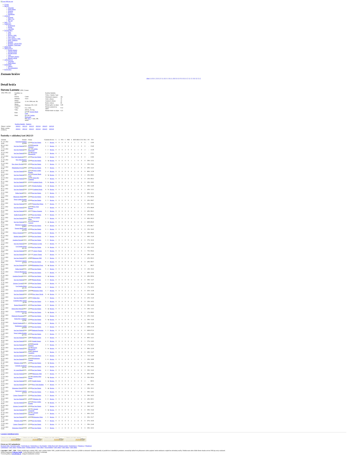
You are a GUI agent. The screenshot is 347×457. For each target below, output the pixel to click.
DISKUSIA (7, 47)
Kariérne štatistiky (20, 124)
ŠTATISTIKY (8, 30)
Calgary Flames (37, 251)
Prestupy (10, 12)
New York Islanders (17, 157)
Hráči (9, 34)
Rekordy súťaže (12, 58)
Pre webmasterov (13, 68)
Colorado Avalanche (21, 365)
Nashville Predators (21, 141)
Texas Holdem (49, 447)
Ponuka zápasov (12, 50)
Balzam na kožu (63, 446)
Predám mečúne (31, 447)
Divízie (10, 27)
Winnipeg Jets (18, 363)
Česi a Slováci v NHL (14, 38)
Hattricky (28, 124)
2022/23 (31, 126)
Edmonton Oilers (38, 290)
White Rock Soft (53, 446)
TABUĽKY (7, 24)
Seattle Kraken (18, 215)
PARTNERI (7, 64)
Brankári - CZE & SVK (15, 43)
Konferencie (11, 25)
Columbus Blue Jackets (20, 300)
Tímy (9, 32)
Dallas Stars (18, 193)
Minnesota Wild (17, 196)
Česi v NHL (11, 37)
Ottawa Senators (37, 211)
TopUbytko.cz (34, 446)
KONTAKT (7, 69)
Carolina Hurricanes (30, 116)
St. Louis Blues (36, 355)
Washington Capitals (21, 326)
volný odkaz (12, 447)
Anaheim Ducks (37, 182)
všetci (148, 78)
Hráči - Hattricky (13, 40)
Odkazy (10, 66)
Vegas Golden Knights (20, 199)
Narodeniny (11, 14)
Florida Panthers (37, 186)
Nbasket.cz (81, 446)
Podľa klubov (12, 9)
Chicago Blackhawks (32, 153)
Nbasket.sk (88, 446)
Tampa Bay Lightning (33, 178)
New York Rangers (21, 160)
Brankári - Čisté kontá (14, 45)
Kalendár (10, 17)
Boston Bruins (37, 280)
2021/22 (24, 126)
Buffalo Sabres (18, 236)
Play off (10, 21)
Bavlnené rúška (5, 446)
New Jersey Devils (17, 164)
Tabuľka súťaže (12, 51)
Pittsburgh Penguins (17, 316)
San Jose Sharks (36, 142)
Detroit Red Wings (38, 204)
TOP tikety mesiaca (13, 56)
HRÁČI (6, 6)
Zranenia (10, 11)
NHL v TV (11, 19)
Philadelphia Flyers (17, 168)
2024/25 (44, 126)
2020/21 (18, 126)
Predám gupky (21, 447)
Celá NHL (11, 29)
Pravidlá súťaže (12, 53)
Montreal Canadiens (21, 225)
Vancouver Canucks (21, 261)
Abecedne (11, 8)
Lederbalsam (4, 447)
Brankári (10, 42)
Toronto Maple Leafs (21, 228)
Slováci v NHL (12, 35)
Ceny (9, 55)
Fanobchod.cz (73, 446)
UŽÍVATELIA (8, 60)
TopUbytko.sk (25, 446)
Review (52, 142)
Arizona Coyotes (37, 243)
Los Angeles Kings (21, 246)
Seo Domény (43, 446)
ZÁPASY (7, 16)
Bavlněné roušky (15, 446)
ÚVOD (6, 4)
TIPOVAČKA (8, 48)
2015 (29, 118)
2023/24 (38, 126)
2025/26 (51, 126)
